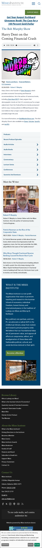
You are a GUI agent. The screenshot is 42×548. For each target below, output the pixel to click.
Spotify (37, 121)
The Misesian (6, 418)
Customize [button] (5, 544)
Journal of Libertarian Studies (11, 408)
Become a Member (15, 353)
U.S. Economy (6, 84)
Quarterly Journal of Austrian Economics (15, 405)
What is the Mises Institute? (11, 429)
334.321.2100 (11, 488)
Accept (37, 544)
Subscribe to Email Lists (9, 455)
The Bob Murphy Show (16, 29)
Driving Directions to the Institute (13, 432)
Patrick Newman (30, 235)
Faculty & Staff (7, 449)
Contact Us (5, 465)
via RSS (6, 124)
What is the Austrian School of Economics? (16, 402)
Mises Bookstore (7, 445)
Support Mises (32, 12)
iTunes (26, 121)
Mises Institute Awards (9, 442)
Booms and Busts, (12, 82)
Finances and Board (8, 452)
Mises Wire (5, 412)
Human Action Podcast (9, 415)
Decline (30, 544)
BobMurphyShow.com (26, 119)
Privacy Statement (8, 462)
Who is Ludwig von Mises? (10, 398)
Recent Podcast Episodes (13, 139)
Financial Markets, (25, 82)
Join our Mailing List (8, 499)
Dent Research (26, 91)
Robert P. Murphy (16, 87)
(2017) (13, 99)
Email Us (4, 495)
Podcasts (7, 134)
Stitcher (31, 121)
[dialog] (21, 539)
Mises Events (6, 439)
